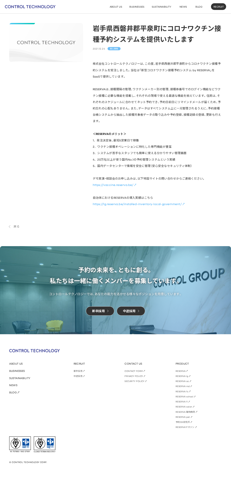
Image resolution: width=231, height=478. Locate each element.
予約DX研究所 (183, 421)
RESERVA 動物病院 (185, 411)
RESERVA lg (182, 376)
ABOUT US (16, 363)
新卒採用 (78, 370)
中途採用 (78, 376)
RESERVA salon (184, 406)
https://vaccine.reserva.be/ (113, 185)
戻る (16, 226)
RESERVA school (184, 396)
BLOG (13, 392)
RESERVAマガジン (185, 427)
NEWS (13, 385)
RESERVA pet (183, 416)
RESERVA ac (182, 381)
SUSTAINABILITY (19, 378)
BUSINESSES (17, 371)
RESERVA (181, 370)
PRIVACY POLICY (134, 376)
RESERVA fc (182, 391)
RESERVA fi (182, 401)
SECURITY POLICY (134, 381)
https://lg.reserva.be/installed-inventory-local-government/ (137, 204)
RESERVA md (183, 386)
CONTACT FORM (134, 370)
